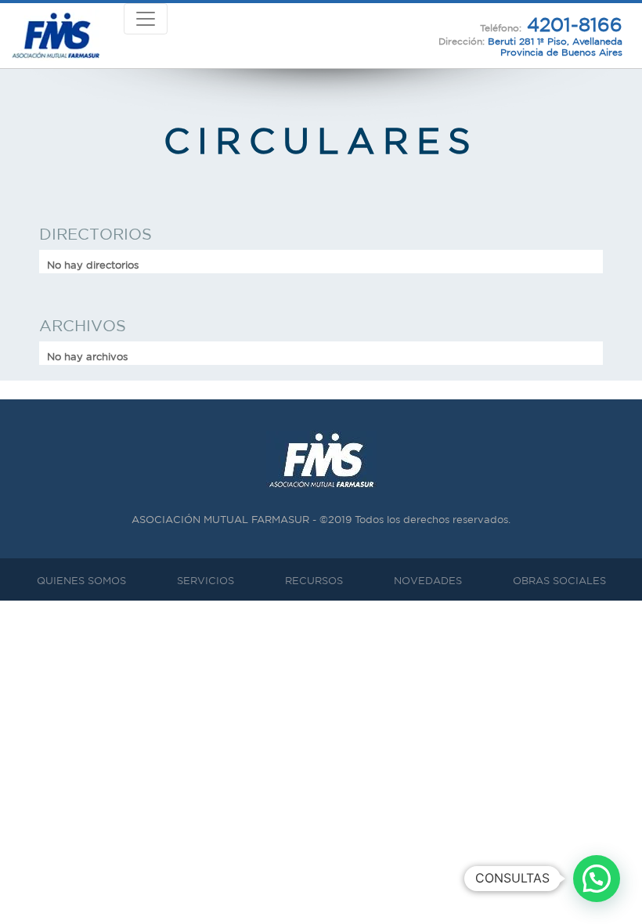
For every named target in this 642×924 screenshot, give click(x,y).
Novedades (428, 581)
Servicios (205, 581)
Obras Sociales (559, 581)
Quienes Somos (81, 581)
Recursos (314, 581)
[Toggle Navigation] (146, 18)
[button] (596, 878)
